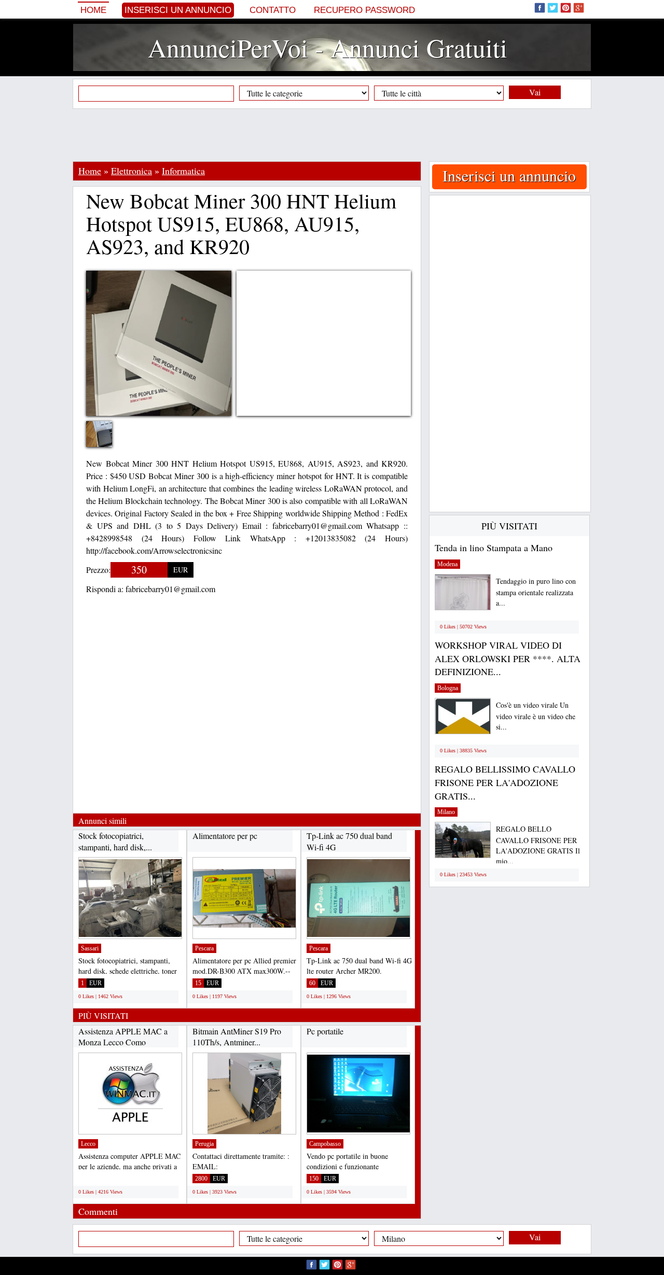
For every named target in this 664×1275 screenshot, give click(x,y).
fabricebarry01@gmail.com (170, 588)
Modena (447, 564)
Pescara (204, 948)
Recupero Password (364, 10)
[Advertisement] (332, 134)
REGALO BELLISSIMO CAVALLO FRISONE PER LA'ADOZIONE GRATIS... (505, 782)
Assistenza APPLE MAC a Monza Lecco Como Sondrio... (123, 1042)
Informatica (183, 170)
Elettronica (131, 170)
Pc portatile (325, 1031)
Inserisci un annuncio (178, 10)
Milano (446, 812)
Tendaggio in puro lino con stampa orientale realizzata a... (536, 592)
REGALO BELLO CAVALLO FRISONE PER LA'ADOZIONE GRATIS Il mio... (538, 845)
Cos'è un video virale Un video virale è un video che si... (535, 716)
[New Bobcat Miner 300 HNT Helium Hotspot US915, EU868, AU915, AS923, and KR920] (107, 440)
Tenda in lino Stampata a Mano (493, 547)
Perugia (204, 1143)
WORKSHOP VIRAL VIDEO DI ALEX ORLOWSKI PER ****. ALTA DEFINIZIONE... (507, 658)
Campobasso (325, 1143)
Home (93, 10)
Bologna (447, 688)
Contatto (273, 10)
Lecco (88, 1143)
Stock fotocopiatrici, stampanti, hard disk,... (115, 841)
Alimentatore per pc (224, 835)
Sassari (90, 948)
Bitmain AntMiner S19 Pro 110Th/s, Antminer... (236, 1037)
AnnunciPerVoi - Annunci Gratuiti (327, 47)
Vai (535, 92)
